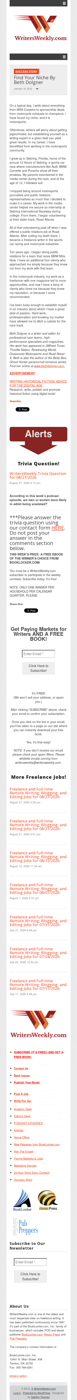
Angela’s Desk (23, 1109)
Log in (17, 1393)
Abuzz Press (52, 1334)
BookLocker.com (32, 1334)
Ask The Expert (23, 1151)
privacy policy (18, 1376)
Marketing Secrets (25, 1165)
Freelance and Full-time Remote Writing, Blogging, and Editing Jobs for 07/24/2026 (38, 952)
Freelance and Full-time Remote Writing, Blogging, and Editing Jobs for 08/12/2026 (38, 856)
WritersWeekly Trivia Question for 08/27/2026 (38, 475)
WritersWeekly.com (43, 1388)
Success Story (26, 71)
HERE (58, 527)
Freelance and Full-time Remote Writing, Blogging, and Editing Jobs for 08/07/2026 (38, 888)
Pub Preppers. (18, 1338)
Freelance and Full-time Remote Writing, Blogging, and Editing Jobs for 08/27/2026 (38, 792)
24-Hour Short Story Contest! (32, 1173)
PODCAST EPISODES (28, 1123)
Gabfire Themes (40, 1397)
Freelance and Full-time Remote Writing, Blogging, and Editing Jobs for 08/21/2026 (38, 824)
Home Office (21, 1137)
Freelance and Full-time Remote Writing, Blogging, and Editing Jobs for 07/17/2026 (38, 984)
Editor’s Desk (22, 1116)
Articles (18, 1130)
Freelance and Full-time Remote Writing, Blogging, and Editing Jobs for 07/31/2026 (38, 920)
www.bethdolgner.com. (49, 366)
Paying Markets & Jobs (28, 1158)
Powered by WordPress (36, 1393)
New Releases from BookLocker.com (37, 1144)
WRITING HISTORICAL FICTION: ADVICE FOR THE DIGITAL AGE (38, 383)
